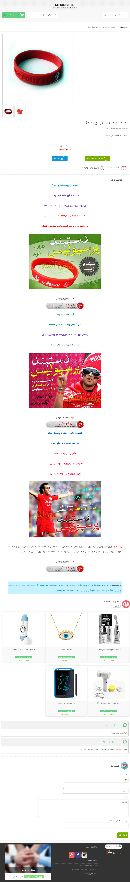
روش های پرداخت (91, 874)
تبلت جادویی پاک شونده (66, 703)
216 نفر (57, 158)
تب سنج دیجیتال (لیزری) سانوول (23, 650)
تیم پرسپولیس (82, 585)
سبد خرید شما (13, 15)
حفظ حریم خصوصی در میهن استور (84, 870)
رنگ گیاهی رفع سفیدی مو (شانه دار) (109, 650)
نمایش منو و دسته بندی (113, 15)
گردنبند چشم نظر (66, 650)
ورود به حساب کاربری (33, 877)
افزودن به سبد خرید (95, 158)
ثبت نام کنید (17, 877)
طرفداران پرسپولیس (30, 585)
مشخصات (123, 27)
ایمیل (126, 785)
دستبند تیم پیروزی (67, 585)
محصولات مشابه (109, 27)
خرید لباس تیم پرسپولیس (68, 590)
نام (127, 774)
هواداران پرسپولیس (104, 590)
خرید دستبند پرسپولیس (100, 585)
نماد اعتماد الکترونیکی (89, 865)
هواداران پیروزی (87, 590)
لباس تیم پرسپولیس (49, 585)
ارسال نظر (123, 835)
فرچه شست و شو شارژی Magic (108, 703)
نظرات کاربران (92, 27)
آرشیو (116, 606)
